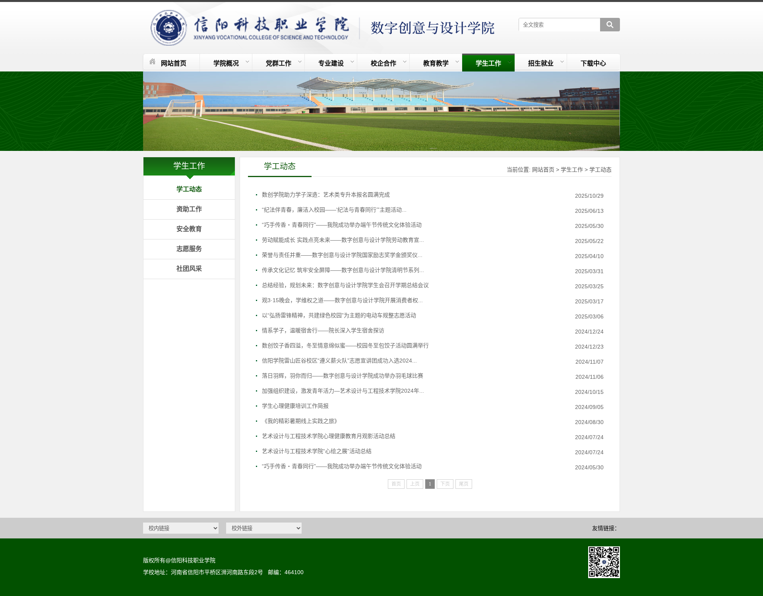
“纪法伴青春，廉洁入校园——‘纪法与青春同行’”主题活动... (334, 209)
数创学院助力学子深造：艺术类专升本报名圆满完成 (326, 194)
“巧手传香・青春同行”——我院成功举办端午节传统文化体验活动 (342, 225)
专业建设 (331, 63)
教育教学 (436, 63)
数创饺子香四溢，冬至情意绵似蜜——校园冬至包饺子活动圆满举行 (345, 345)
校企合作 (383, 63)
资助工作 (189, 209)
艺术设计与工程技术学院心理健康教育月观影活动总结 (328, 436)
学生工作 (488, 63)
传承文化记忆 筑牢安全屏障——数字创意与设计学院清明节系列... (343, 270)
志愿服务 (189, 248)
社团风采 (189, 268)
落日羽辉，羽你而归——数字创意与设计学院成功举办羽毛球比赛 (342, 375)
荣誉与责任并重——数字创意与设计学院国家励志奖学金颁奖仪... (342, 255)
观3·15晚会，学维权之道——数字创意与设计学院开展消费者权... (342, 300)
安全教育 (189, 229)
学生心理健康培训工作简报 (295, 406)
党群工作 (278, 63)
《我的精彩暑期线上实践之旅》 (301, 421)
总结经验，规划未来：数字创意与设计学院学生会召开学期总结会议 (345, 285)
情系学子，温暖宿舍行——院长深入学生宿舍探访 (323, 330)
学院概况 (226, 63)
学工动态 (189, 189)
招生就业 (541, 63)
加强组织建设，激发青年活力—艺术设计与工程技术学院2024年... (343, 391)
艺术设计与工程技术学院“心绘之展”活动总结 (317, 451)
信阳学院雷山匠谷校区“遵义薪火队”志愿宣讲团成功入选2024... (339, 360)
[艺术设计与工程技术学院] (323, 24)
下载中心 (593, 63)
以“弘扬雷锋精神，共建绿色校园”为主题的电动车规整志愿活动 (339, 315)
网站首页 (173, 63)
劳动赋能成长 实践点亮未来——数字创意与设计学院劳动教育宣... (343, 240)
